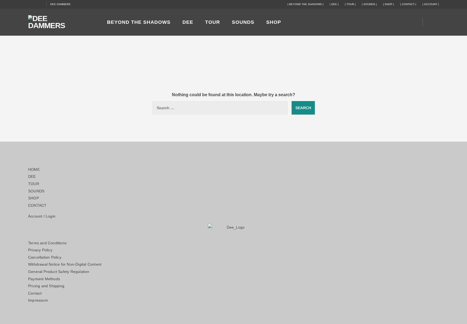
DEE (187, 22)
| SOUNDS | (369, 4)
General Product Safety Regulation (58, 271)
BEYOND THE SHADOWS (139, 22)
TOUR (212, 22)
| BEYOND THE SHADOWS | (305, 4)
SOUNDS (243, 22)
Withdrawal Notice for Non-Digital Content (64, 264)
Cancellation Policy (44, 257)
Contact (35, 293)
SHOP (273, 22)
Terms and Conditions (47, 243)
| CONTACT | (408, 4)
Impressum (38, 300)
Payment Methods (44, 279)
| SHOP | (388, 4)
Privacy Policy (40, 250)
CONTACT (37, 205)
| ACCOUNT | (430, 4)
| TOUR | (350, 4)
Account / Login (41, 216)
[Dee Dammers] (60, 22)
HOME (34, 169)
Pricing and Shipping (46, 286)
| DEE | (334, 4)
